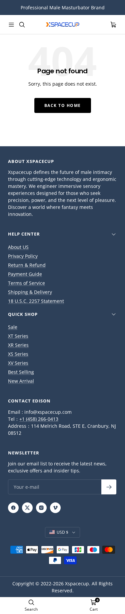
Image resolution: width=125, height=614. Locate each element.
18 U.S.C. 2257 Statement (36, 301)
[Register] (108, 486)
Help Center (24, 234)
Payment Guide (25, 274)
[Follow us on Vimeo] (55, 507)
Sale (12, 327)
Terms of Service (26, 283)
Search (31, 609)
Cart (94, 609)
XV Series (18, 363)
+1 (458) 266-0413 (38, 419)
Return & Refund (27, 265)
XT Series (18, 336)
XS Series (18, 354)
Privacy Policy (23, 256)
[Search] (22, 24)
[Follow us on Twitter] (27, 507)
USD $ (62, 532)
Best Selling (21, 372)
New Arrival (21, 381)
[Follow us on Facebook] (13, 507)
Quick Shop (23, 314)
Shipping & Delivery (30, 292)
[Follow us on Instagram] (41, 507)
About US (18, 247)
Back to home (62, 105)
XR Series (18, 345)
